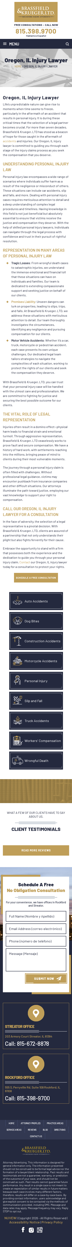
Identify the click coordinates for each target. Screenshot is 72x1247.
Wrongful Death (36, 760)
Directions (59, 1129)
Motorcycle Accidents (41, 661)
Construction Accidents (42, 641)
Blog (45, 1129)
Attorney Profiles (31, 1123)
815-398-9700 (33, 1098)
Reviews (32, 1129)
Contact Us (36, 1136)
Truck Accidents (37, 721)
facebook (23, 1230)
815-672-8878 (33, 1043)
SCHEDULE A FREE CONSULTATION (36, 577)
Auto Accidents (36, 601)
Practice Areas (55, 1123)
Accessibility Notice (24, 1222)
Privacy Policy (52, 1222)
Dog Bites (32, 621)
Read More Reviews (36, 850)
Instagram (31, 1230)
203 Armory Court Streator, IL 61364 (28, 1036)
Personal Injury (36, 681)
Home (11, 1123)
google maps (40, 1230)
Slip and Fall (33, 701)
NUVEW (10, 1218)
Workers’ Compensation (43, 741)
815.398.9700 (36, 31)
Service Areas (14, 1129)
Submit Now (44, 978)
